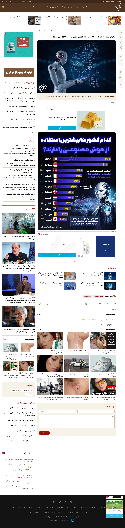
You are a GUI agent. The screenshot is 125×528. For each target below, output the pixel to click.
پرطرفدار (17, 82)
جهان (25, 7)
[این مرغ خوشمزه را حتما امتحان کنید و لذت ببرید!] (114, 20)
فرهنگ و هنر (33, 7)
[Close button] (122, 497)
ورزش (94, 7)
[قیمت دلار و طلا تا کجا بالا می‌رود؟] (34, 20)
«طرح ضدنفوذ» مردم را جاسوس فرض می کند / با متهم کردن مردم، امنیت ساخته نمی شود (19, 330)
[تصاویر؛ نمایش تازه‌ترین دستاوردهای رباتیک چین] (70, 286)
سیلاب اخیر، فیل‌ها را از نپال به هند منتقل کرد (17, 127)
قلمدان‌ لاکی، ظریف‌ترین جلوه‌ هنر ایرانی (20, 106)
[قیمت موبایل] (120, 84)
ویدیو (73, 7)
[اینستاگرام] (59, 502)
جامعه (40, 7)
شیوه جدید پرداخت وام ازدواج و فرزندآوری (19, 184)
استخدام (29, 1)
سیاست (100, 7)
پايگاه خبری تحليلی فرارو (58, 517)
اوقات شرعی (46, 512)
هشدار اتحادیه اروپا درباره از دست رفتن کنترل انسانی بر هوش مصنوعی (92, 284)
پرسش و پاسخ (56, 512)
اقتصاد (46, 7)
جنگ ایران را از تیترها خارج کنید (22, 88)
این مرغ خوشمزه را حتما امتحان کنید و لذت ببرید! (96, 18)
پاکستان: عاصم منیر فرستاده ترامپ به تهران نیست (21, 420)
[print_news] (120, 37)
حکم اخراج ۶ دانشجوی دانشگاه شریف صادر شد (18, 93)
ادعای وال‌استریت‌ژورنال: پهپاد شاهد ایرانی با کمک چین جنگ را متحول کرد (19, 414)
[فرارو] (119, 7)
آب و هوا (37, 512)
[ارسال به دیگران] (121, 42)
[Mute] (82, 256)
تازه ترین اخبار (29, 82)
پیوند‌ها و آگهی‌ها (68, 512)
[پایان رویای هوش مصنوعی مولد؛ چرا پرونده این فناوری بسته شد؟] (110, 276)
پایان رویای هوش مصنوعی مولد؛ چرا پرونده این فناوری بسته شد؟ (91, 274)
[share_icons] (120, 47)
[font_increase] (120, 56)
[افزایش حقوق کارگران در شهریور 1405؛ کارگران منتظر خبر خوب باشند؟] (18, 223)
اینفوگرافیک (87, 296)
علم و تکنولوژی (86, 7)
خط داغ (32, 141)
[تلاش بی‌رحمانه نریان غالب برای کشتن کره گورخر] (74, 20)
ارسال (44, 433)
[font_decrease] (120, 63)
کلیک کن (57, 255)
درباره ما (18, 1)
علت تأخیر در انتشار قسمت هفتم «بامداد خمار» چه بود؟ (19, 436)
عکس (78, 7)
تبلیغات (23, 1)
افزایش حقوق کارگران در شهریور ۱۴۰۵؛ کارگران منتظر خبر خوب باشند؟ (19, 237)
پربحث (7, 82)
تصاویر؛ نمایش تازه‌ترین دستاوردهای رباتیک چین (50, 284)
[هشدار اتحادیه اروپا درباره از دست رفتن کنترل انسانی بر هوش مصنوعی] (110, 286)
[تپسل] (49, 109)
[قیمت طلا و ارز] (120, 72)
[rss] (71, 502)
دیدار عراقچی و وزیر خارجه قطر (23, 160)
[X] (65, 502)
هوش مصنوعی (98, 296)
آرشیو (7, 1)
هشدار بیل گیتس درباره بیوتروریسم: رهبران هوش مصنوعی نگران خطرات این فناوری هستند (50, 275)
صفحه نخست (108, 7)
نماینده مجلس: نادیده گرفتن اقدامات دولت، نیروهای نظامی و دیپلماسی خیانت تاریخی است (19, 99)
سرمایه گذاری (62, 128)
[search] (3, 7)
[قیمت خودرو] (120, 78)
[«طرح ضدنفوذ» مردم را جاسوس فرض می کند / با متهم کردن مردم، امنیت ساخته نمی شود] (18, 316)
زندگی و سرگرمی (55, 7)
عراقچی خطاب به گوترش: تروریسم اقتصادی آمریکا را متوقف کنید (20, 171)
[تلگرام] (54, 502)
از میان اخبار (112, 268)
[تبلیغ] (19, 72)
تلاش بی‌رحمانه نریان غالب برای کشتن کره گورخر (55, 18)
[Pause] (79, 256)
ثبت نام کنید (114, 516)
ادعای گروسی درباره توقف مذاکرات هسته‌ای (19, 194)
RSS (3, 1)
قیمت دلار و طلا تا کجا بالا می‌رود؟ (18, 17)
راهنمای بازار (65, 7)
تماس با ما (12, 1)
